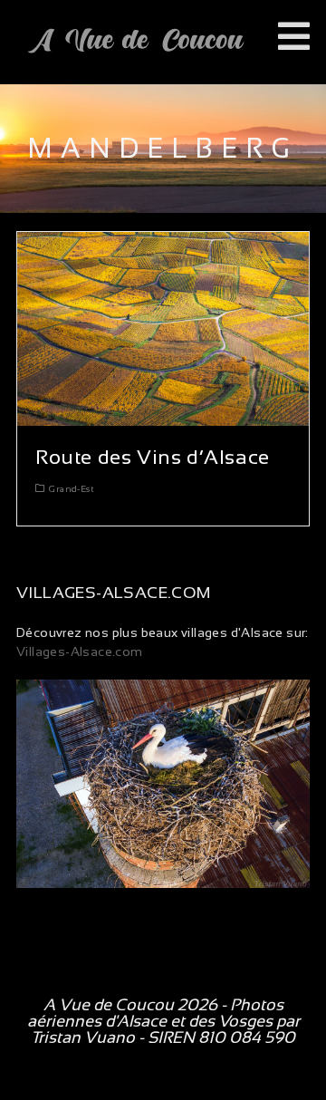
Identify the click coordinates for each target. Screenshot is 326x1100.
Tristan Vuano (83, 1037)
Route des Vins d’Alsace (152, 457)
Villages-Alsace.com (79, 651)
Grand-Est (71, 489)
